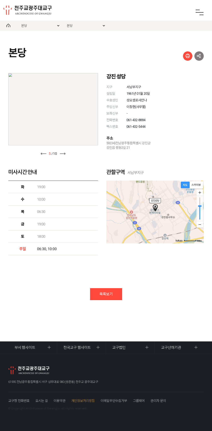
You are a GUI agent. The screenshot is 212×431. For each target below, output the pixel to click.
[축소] (199, 224)
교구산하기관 (171, 347)
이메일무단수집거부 (114, 401)
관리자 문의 (158, 401)
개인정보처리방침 (83, 401)
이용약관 (59, 401)
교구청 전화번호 (19, 401)
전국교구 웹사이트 (77, 347)
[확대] (199, 192)
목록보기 (106, 294)
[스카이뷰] (196, 185)
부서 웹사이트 (24, 347)
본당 (24, 26)
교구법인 (118, 347)
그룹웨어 (139, 401)
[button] (43, 154)
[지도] (185, 185)
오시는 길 (41, 401)
